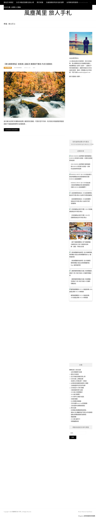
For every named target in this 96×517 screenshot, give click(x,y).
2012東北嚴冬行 (75, 419)
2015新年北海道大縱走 (77, 396)
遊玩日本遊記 (8, 2)
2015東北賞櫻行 (75, 394)
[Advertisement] (34, 47)
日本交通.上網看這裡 (77, 379)
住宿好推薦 (74, 399)
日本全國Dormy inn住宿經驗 (79, 403)
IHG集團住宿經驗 (76, 401)
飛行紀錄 (40, 2)
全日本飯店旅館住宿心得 (25, 2)
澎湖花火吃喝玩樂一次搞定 (79, 381)
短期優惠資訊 (75, 421)
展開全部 (72, 369)
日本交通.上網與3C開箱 (12, 7)
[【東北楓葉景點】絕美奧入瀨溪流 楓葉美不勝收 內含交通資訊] (34, 94)
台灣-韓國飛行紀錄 (76, 372)
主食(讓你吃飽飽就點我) (78, 405)
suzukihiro (18, 67)
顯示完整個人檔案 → (75, 76)
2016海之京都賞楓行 (77, 392)
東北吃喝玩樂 (8, 67)
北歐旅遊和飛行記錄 (77, 390)
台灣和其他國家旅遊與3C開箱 (79, 383)
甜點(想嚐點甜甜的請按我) (78, 414)
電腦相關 (73, 417)
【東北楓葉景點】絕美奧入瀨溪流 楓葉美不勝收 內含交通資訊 (28, 64)
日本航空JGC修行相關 (77, 387)
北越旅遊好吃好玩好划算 (55, 2)
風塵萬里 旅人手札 (48, 13)
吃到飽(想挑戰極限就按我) (78, 410)
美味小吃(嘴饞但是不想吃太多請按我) (82, 412)
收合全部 (78, 369)
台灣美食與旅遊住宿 (74, 2)
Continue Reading (11, 129)
